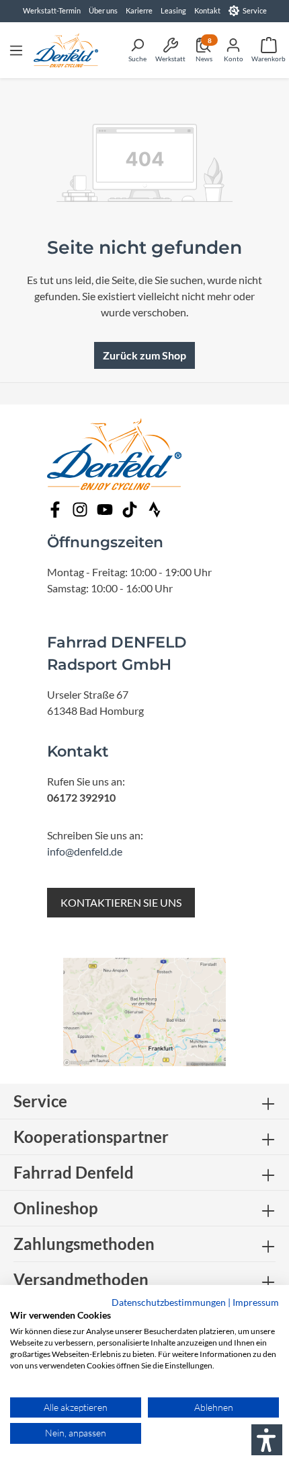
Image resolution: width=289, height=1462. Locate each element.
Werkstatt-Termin (52, 10)
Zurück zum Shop (144, 355)
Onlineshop (55, 1208)
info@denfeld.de (84, 851)
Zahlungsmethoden (84, 1243)
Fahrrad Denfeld (73, 1172)
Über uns (103, 10)
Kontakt (207, 10)
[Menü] (16, 49)
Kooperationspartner (91, 1136)
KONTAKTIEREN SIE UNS (120, 902)
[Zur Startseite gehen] (66, 50)
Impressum (256, 1302)
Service (255, 10)
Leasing (173, 10)
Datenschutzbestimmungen (169, 1302)
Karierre (139, 10)
